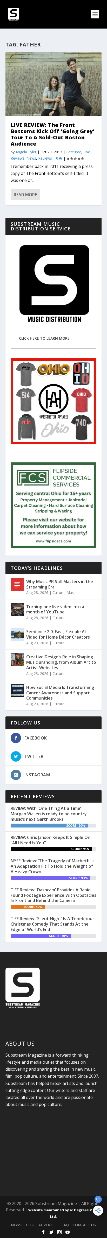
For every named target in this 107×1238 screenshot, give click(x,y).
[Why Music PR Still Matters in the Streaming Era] (17, 584)
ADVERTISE (48, 1224)
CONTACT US (84, 1224)
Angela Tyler (26, 151)
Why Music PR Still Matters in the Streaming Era (59, 584)
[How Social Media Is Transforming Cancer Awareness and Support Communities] (17, 690)
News (31, 158)
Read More (25, 194)
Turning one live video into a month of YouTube (55, 609)
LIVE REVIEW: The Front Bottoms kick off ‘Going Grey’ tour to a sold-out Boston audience (53, 134)
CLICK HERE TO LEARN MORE (44, 338)
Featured (73, 151)
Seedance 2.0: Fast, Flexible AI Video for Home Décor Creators (58, 634)
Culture (58, 592)
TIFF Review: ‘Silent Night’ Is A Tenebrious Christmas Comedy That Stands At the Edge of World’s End (53, 924)
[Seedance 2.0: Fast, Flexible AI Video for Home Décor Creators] (17, 634)
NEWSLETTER (23, 1224)
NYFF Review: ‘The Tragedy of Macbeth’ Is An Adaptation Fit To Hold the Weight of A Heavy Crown (53, 866)
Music (71, 592)
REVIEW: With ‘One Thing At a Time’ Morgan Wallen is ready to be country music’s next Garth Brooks (49, 813)
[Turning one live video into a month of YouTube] (17, 609)
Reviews (45, 158)
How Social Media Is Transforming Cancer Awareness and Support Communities (60, 693)
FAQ (65, 1224)
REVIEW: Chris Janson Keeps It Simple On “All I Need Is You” (50, 840)
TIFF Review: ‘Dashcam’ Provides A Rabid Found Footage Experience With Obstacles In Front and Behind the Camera (53, 895)
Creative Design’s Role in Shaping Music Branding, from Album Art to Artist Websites (61, 662)
